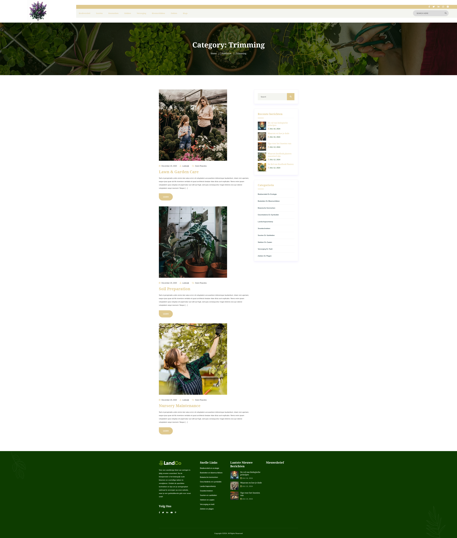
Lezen (166, 197)
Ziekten (174, 13)
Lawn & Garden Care (179, 171)
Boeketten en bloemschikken (269, 201)
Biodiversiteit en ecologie (267, 194)
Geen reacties (201, 166)
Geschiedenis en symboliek (268, 215)
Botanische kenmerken (266, 208)
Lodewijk (185, 166)
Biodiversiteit (84, 13)
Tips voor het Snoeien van (279, 143)
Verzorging (141, 13)
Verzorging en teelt (265, 249)
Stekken (127, 13)
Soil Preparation (174, 288)
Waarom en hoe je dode (278, 133)
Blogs (185, 13)
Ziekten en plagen (265, 256)
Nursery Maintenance (179, 405)
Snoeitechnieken (264, 228)
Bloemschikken (158, 13)
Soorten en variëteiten (266, 235)
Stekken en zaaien (265, 242)
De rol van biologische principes (278, 124)
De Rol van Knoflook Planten (281, 164)
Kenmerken (113, 13)
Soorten (99, 13)
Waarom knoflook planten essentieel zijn (279, 154)
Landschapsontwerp (265, 222)
